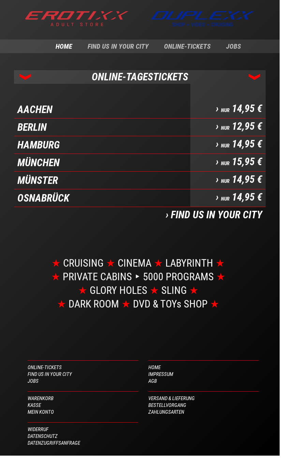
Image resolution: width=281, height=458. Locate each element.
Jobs (233, 46)
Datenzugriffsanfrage (54, 443)
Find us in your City (118, 46)
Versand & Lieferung (171, 398)
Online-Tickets (187, 46)
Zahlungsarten (166, 412)
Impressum (160, 374)
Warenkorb (41, 398)
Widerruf (38, 429)
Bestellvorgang (167, 405)
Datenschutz (43, 436)
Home (64, 46)
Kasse (34, 405)
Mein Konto (41, 412)
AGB (152, 381)
